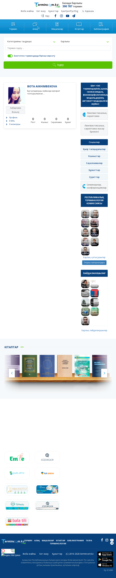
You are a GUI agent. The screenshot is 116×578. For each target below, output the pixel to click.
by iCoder (108, 570)
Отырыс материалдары (94, 262)
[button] (31, 41)
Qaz (67, 11)
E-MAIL (12, 121)
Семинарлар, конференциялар (96, 186)
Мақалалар (48, 540)
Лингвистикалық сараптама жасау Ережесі (94, 128)
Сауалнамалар (94, 163)
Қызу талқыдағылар (94, 149)
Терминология (58, 543)
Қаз (63, 11)
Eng (76, 11)
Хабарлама (15, 107)
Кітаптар (60, 540)
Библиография (75, 540)
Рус (72, 11)
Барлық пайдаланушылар (94, 330)
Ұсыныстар (94, 156)
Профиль (13, 117)
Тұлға (89, 540)
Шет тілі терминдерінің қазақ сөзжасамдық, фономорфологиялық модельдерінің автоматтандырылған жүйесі (95, 94)
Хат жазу (41, 11)
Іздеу (60, 65)
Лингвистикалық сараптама (97, 114)
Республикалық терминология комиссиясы (94, 200)
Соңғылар (94, 142)
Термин (28, 540)
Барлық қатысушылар (94, 257)
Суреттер (94, 177)
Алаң (37, 540)
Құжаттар (53, 11)
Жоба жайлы (27, 11)
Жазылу (15, 112)
